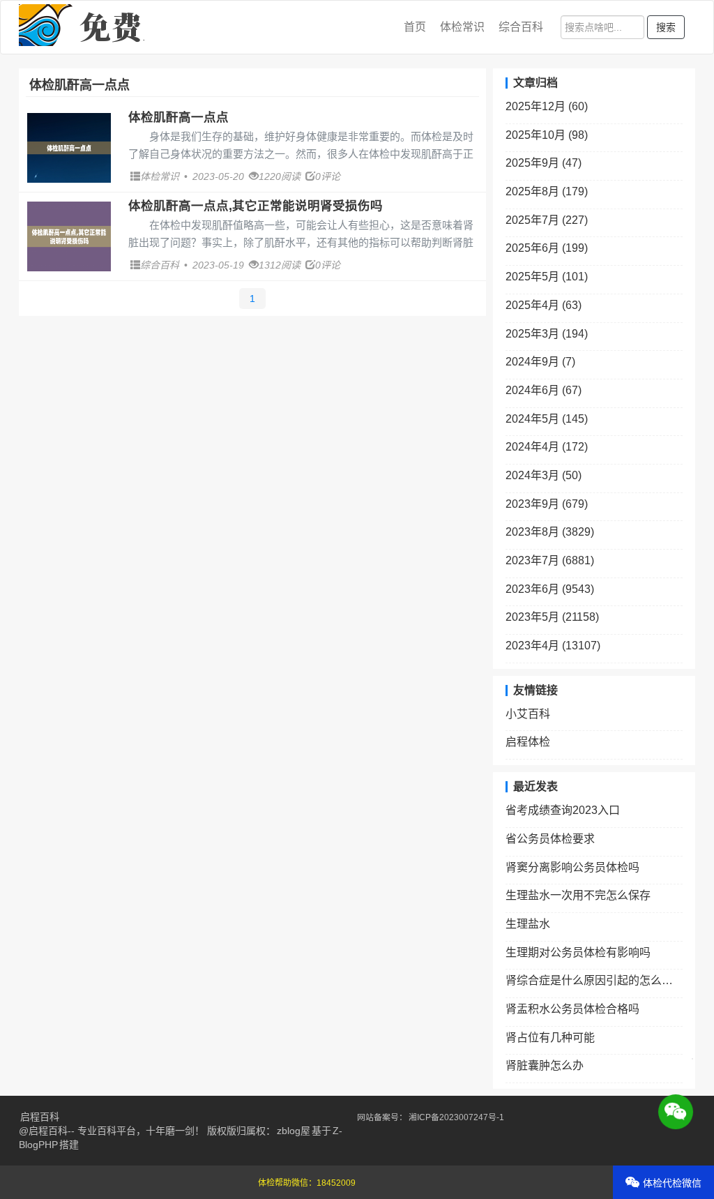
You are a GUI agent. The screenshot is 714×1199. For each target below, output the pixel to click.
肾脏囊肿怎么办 (545, 1065)
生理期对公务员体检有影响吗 (578, 952)
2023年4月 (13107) (553, 645)
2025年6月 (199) (547, 248)
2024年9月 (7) (540, 362)
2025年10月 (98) (547, 135)
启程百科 (39, 1116)
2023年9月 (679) (547, 504)
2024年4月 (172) (547, 447)
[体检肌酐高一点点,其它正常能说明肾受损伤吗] (69, 236)
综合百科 (521, 27)
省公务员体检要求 (550, 839)
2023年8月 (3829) (550, 532)
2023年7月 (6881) (550, 560)
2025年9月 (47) (544, 163)
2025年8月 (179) (547, 191)
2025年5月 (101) (547, 276)
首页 (415, 27)
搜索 (666, 27)
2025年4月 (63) (544, 305)
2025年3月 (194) (547, 334)
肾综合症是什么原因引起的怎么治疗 (594, 980)
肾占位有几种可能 (550, 1037)
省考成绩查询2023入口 (563, 810)
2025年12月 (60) (547, 106)
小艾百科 (528, 714)
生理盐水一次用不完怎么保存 (578, 895)
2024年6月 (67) (544, 390)
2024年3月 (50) (544, 475)
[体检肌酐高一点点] (69, 148)
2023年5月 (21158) (552, 617)
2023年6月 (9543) (550, 589)
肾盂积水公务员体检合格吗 (572, 1009)
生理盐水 (528, 924)
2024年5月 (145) (547, 419)
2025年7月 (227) (547, 220)
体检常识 (462, 27)
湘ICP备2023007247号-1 (456, 1117)
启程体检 (528, 742)
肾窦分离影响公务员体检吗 (572, 867)
